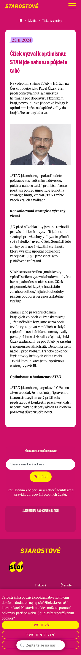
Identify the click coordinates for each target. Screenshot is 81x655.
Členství (66, 585)
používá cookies (34, 597)
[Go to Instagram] (29, 521)
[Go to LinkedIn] (63, 521)
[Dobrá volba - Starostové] (21, 5)
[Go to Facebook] (18, 521)
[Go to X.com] (40, 521)
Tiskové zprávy (52, 21)
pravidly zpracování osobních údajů (40, 494)
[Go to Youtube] (52, 521)
